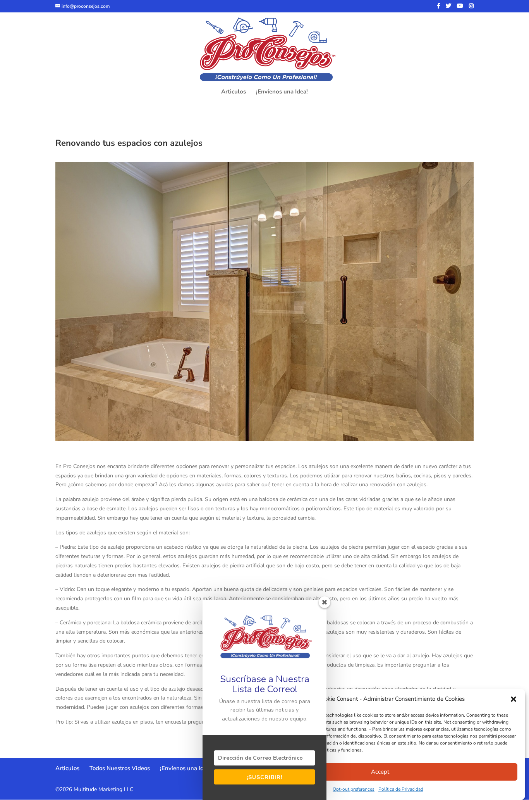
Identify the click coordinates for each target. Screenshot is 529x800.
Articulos (233, 92)
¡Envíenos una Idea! (282, 92)
